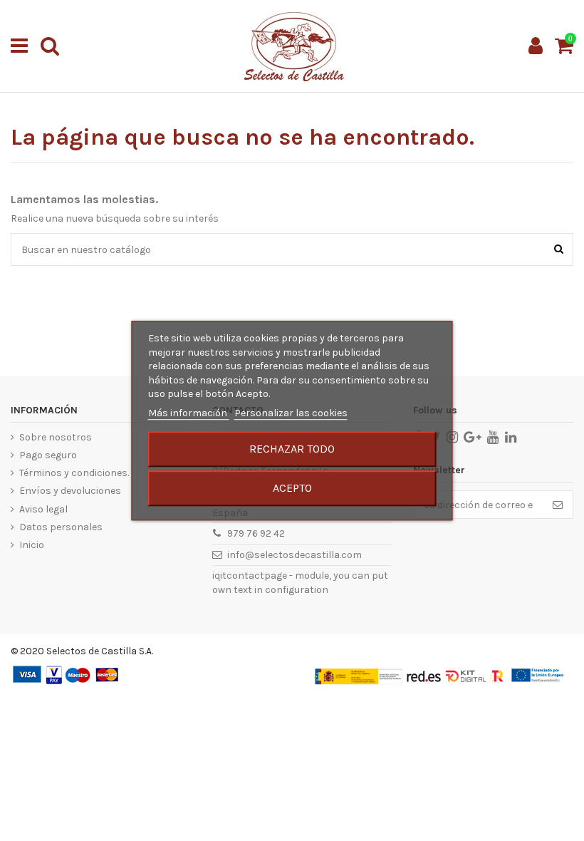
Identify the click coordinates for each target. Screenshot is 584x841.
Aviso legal (43, 509)
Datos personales (61, 527)
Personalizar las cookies (291, 413)
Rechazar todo (292, 448)
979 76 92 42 (256, 533)
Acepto (292, 488)
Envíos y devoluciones (70, 491)
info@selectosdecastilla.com (294, 555)
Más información (188, 413)
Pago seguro (48, 455)
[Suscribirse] (558, 504)
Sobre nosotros (55, 437)
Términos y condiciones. (74, 473)
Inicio (31, 545)
